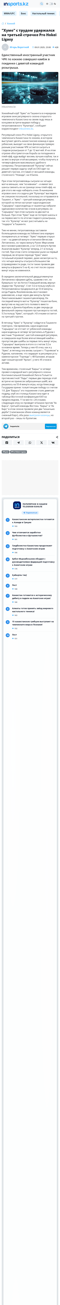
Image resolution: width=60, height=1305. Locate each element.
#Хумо (5, 452)
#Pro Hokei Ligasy (18, 452)
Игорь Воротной (19, 47)
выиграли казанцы (39, 415)
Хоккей (11, 23)
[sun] (47, 4)
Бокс (23, 13)
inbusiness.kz (26, 128)
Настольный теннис (43, 13)
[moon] (55, 4)
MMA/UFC (9, 13)
